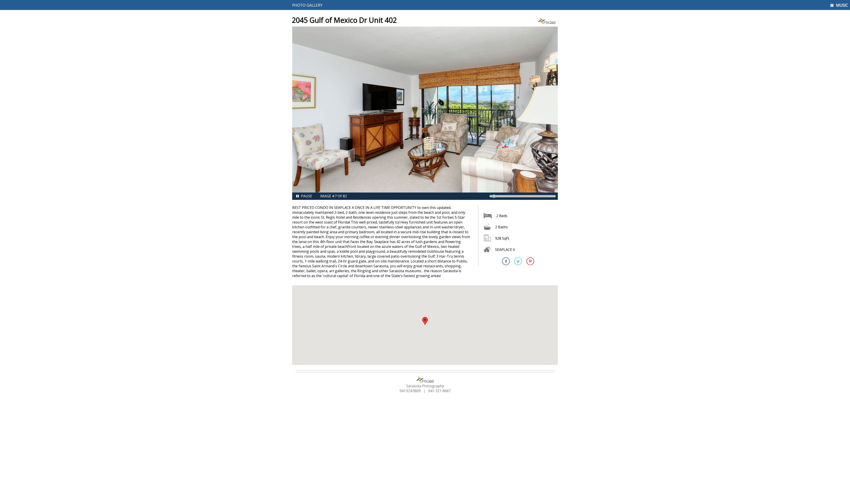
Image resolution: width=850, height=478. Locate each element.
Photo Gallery (307, 5)
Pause (306, 196)
